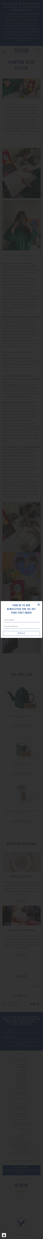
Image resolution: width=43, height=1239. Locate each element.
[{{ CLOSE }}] (38, 604)
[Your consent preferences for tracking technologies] (4, 1235)
